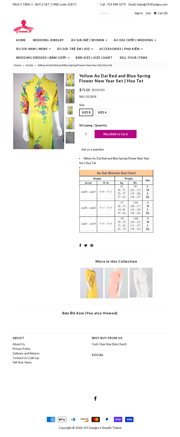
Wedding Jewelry (48, 40)
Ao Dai (29, 65)
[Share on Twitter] (85, 245)
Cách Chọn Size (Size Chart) (109, 344)
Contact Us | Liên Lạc (26, 358)
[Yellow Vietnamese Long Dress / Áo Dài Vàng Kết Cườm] (91, 297)
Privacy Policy (22, 348)
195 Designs (91, 428)
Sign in (139, 13)
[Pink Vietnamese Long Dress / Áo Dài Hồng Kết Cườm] (116, 297)
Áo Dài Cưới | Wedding (133, 40)
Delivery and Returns (26, 353)
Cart (161, 13)
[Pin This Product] (91, 245)
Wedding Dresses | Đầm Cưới (41, 57)
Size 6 (102, 112)
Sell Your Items (134, 57)
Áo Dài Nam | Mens (32, 49)
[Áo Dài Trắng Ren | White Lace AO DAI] (141, 296)
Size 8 (86, 112)
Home (21, 40)
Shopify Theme (111, 428)
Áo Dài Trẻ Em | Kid (73, 49)
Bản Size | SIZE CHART (94, 57)
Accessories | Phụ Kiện (119, 49)
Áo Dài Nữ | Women (87, 40)
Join (148, 13)
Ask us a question (92, 149)
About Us (19, 344)
